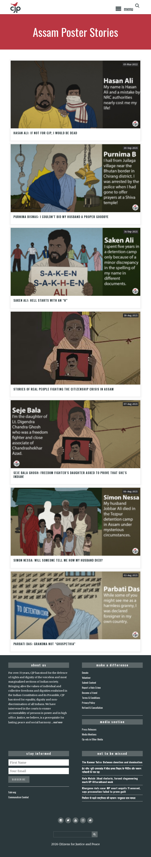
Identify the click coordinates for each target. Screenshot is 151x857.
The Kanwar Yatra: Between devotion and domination (112, 762)
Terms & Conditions (91, 698)
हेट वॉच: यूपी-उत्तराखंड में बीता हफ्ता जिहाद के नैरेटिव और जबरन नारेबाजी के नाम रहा (111, 770)
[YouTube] (75, 820)
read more (57, 722)
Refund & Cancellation (92, 707)
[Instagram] (83, 820)
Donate (85, 672)
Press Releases (89, 729)
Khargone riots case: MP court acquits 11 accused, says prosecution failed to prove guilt (111, 789)
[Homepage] (90, 820)
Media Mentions (89, 734)
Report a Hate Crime (91, 687)
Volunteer (86, 677)
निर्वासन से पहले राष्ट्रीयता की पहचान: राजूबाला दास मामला (108, 798)
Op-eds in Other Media (92, 739)
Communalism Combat (18, 797)
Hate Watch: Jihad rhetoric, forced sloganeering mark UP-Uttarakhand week (110, 780)
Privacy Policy (88, 702)
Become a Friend (89, 693)
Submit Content (89, 682)
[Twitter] (68, 820)
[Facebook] (61, 820)
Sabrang (12, 792)
